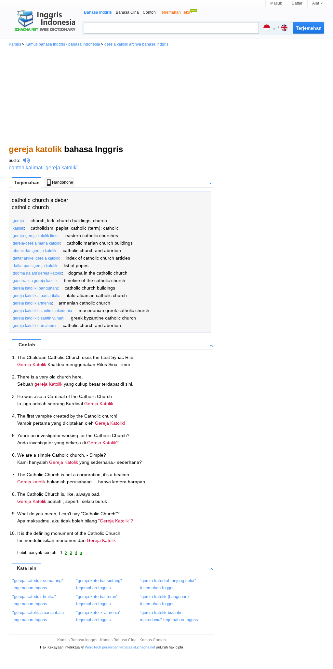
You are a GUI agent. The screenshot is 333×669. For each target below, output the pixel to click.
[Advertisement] (166, 95)
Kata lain (26, 568)
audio (14, 160)
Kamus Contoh (153, 640)
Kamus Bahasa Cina (118, 640)
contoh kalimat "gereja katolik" (43, 167)
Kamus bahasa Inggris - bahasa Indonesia (62, 44)
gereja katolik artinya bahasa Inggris (136, 44)
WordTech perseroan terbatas (108, 647)
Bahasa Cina (127, 12)
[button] (274, 28)
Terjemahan (27, 182)
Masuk (276, 3)
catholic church (30, 207)
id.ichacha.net (144, 647)
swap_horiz (276, 28)
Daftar (297, 3)
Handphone (62, 182)
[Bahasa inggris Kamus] (44, 21)
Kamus (15, 44)
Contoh (149, 12)
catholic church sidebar (40, 200)
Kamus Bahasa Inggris (77, 640)
